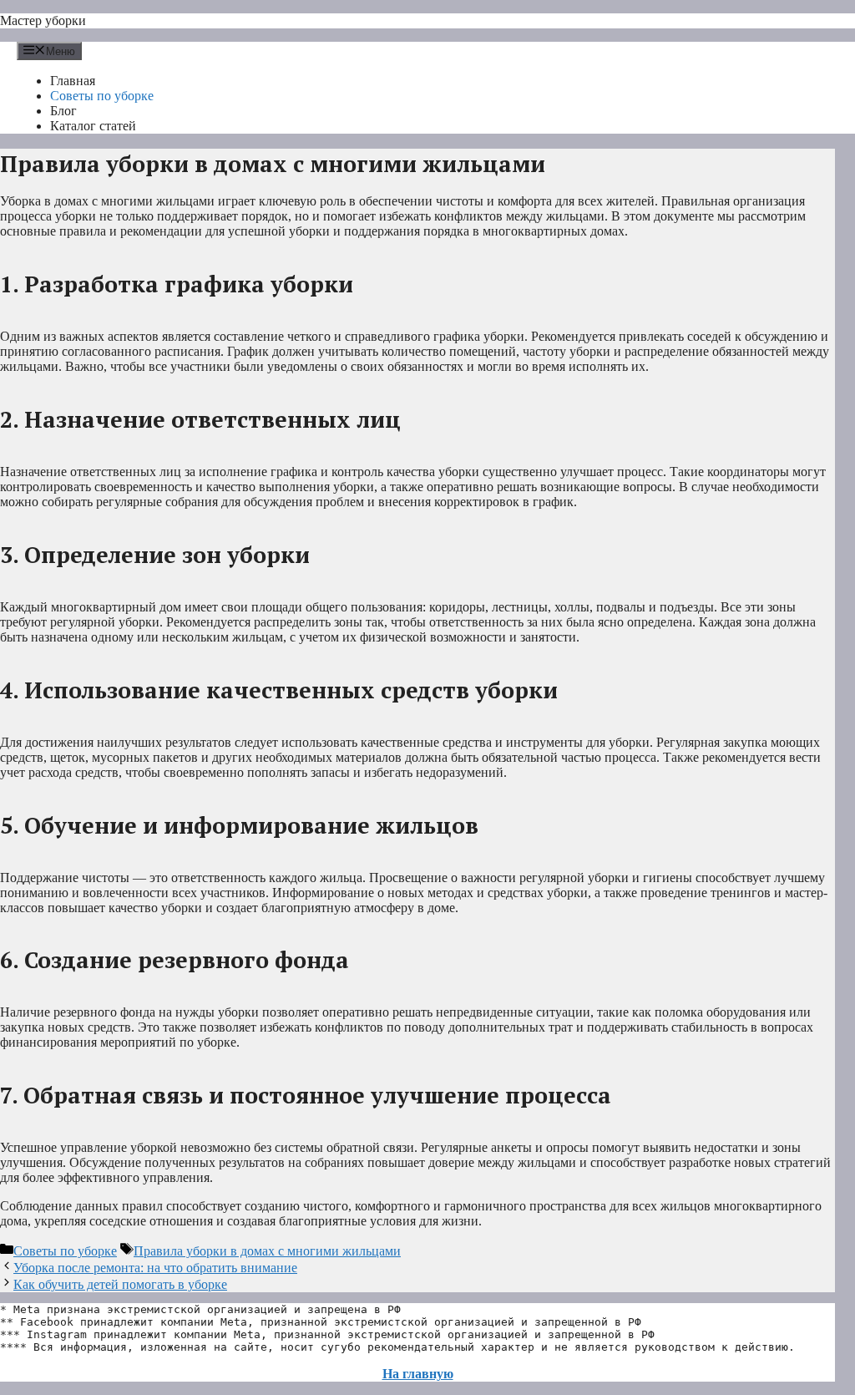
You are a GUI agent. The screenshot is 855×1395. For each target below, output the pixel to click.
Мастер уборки (43, 20)
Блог (63, 111)
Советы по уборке (102, 96)
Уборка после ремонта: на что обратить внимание (155, 1268)
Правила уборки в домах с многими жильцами (267, 1251)
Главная (72, 81)
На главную (417, 1374)
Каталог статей (93, 126)
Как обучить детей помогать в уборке (120, 1284)
